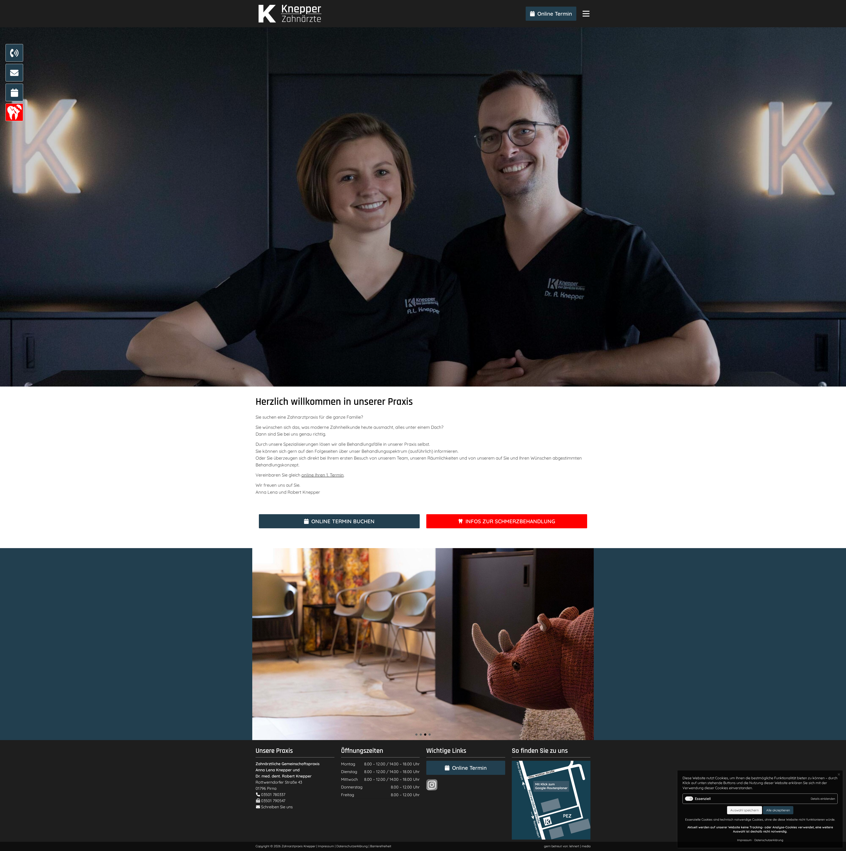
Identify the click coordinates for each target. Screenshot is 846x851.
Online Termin (554, 13)
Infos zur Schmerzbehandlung (510, 521)
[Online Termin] (14, 92)
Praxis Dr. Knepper (289, 13)
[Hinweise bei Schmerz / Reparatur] (14, 112)
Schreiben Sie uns (277, 806)
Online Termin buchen (343, 521)
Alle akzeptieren (778, 810)
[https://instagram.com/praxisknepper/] (431, 788)
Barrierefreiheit (380, 846)
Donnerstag (351, 787)
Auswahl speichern (744, 810)
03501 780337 (272, 794)
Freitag (347, 794)
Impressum (326, 846)
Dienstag (349, 771)
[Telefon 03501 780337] (14, 53)
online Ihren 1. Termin (322, 475)
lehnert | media (579, 846)
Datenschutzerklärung (352, 846)
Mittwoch (349, 779)
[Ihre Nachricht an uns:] (14, 73)
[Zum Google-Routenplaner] (551, 838)
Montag (348, 763)
